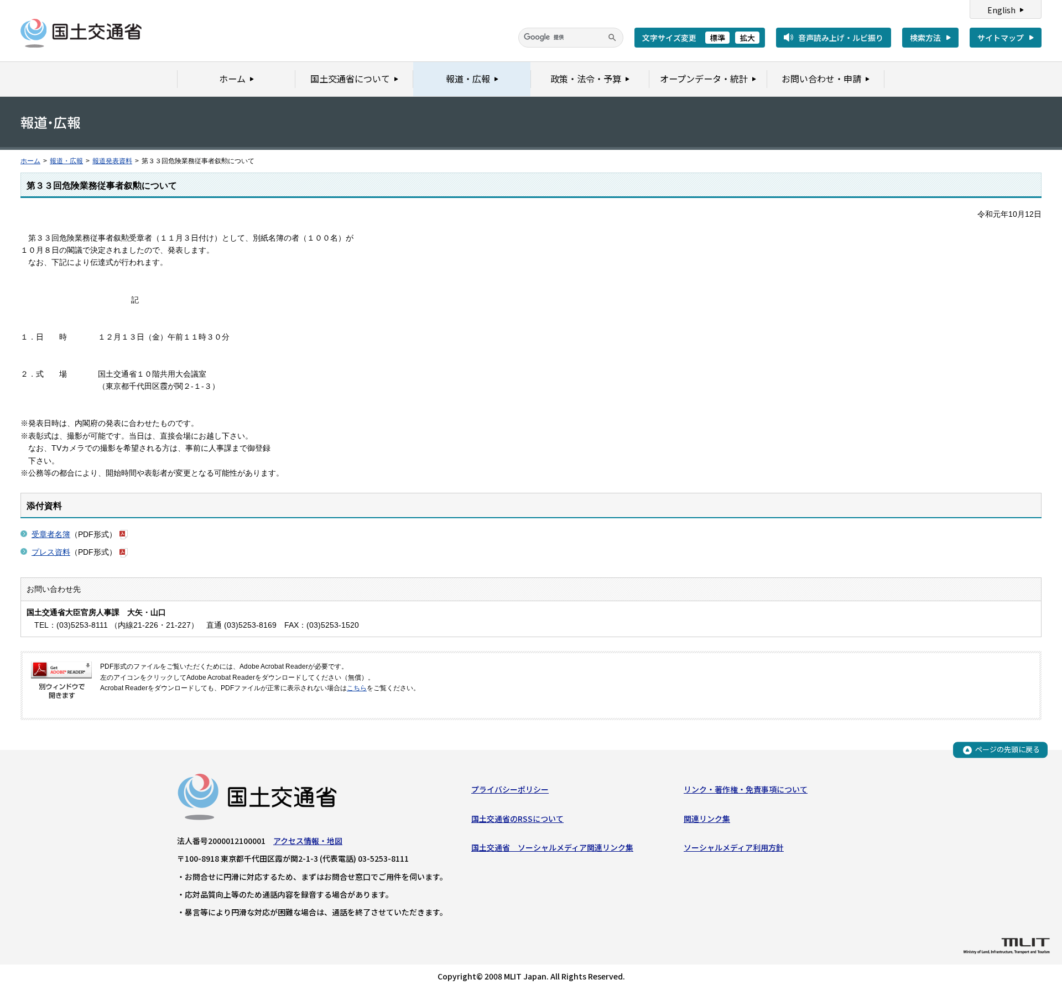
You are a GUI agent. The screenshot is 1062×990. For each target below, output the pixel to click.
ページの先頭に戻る (1007, 749)
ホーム (30, 161)
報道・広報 (66, 161)
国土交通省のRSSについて (517, 818)
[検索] (612, 37)
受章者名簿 (51, 534)
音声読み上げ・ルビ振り (840, 37)
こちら (357, 688)
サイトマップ (1000, 37)
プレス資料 (51, 552)
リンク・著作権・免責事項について (746, 789)
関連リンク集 (707, 818)
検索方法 (925, 37)
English (1001, 9)
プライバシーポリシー (510, 789)
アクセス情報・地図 (307, 840)
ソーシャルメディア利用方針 (734, 847)
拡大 (747, 37)
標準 (717, 37)
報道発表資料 (112, 161)
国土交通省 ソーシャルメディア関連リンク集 (552, 847)
